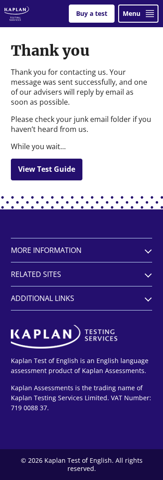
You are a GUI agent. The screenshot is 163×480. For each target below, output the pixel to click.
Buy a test (91, 13)
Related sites (36, 274)
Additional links (42, 298)
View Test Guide (46, 169)
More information (46, 250)
